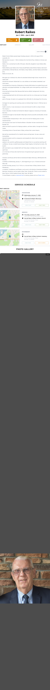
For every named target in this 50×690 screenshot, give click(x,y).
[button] (10, 198)
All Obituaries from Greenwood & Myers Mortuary (40, 15)
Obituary (3, 45)
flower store (41, 175)
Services (17, 45)
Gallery (31, 45)
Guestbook (46, 45)
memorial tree (20, 175)
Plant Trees (42, 205)
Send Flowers (41, 242)
